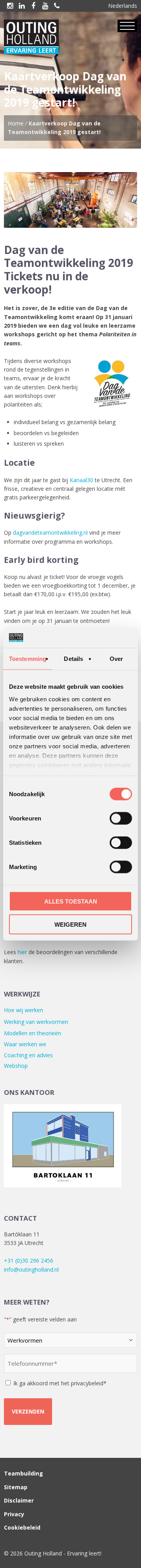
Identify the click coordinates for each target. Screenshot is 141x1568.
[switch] (121, 818)
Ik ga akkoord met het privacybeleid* (60, 1383)
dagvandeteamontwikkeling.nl (50, 532)
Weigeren (70, 924)
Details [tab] (73, 658)
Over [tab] (116, 658)
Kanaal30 (81, 480)
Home (16, 123)
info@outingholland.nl (31, 1269)
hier (22, 952)
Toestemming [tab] (27, 658)
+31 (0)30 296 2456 (28, 1260)
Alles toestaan (70, 901)
